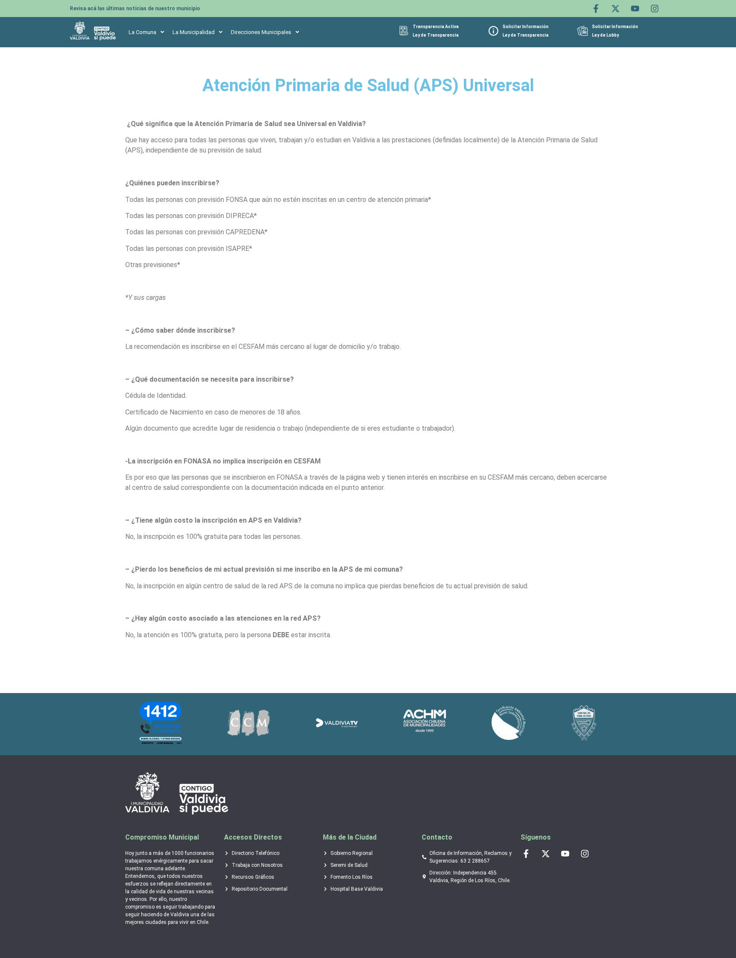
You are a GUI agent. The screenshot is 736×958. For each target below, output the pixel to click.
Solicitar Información (526, 26)
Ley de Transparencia (436, 35)
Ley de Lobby (605, 35)
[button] (146, 32)
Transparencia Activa (436, 26)
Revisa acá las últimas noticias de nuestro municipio (135, 9)
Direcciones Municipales (261, 32)
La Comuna (142, 32)
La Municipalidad (193, 32)
